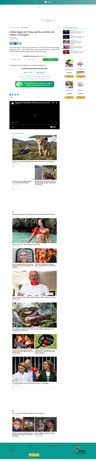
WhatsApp (29, 72)
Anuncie (34, 454)
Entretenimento (16, 27)
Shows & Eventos (24, 27)
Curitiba (11, 97)
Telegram (42, 72)
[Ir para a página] (48, 2)
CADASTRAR (50, 59)
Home (10, 27)
